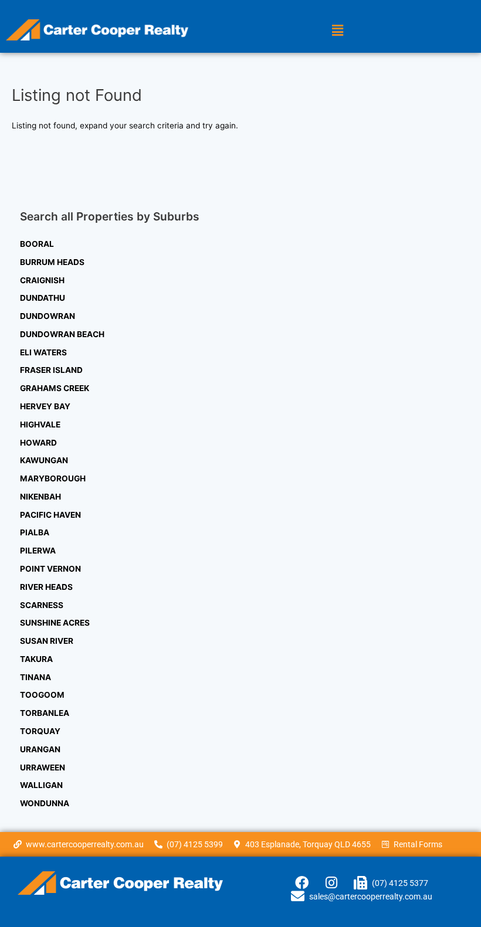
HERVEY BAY (45, 406)
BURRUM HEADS (52, 262)
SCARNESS (41, 605)
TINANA (35, 677)
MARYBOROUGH (53, 478)
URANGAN (40, 749)
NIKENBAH (40, 496)
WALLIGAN (41, 785)
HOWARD (38, 442)
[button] (337, 30)
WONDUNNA (44, 803)
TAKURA (36, 659)
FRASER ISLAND (51, 370)
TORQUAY (40, 731)
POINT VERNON (50, 568)
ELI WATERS (43, 352)
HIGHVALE (40, 424)
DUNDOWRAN (47, 316)
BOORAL (37, 244)
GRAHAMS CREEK (54, 388)
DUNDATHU (42, 298)
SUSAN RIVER (46, 641)
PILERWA (38, 550)
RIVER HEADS (46, 587)
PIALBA (34, 532)
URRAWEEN (42, 767)
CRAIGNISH (42, 280)
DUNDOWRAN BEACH (62, 334)
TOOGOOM (42, 695)
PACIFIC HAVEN (50, 514)
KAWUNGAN (44, 460)
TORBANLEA (44, 713)
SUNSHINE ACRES (55, 622)
